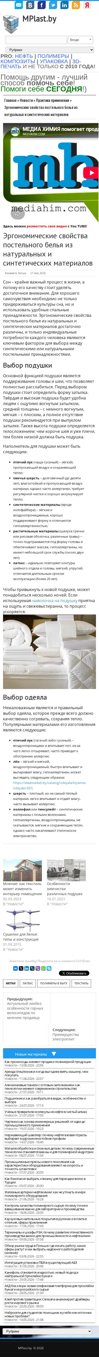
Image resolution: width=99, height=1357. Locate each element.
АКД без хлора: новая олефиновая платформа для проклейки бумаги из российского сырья (49, 1287)
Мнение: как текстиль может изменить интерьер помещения (22, 888)
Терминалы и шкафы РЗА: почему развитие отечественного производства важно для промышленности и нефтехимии (49, 1234)
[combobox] (80, 40)
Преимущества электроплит (66, 1034)
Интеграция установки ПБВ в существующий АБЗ (41, 1262)
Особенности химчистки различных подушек (64, 888)
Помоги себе (41, 89)
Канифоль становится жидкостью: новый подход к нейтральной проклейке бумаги (42, 1274)
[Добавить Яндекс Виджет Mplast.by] (87, 6)
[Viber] (38, 968)
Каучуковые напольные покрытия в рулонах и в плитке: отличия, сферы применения (46, 1221)
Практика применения (52, 100)
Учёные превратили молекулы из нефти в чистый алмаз (46, 1111)
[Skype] (49, 968)
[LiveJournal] (32, 968)
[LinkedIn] (26, 968)
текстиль (81, 983)
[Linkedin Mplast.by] (64, 6)
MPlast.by (39, 18)
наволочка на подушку (54, 600)
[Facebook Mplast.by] (42, 6)
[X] (21, 968)
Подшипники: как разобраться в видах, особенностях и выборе (45, 1100)
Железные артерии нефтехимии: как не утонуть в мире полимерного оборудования (45, 1194)
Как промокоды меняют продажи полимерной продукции (48, 1061)
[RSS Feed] (76, 6)
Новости (26, 100)
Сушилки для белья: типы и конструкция (21, 937)
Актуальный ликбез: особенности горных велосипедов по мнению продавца (25, 1008)
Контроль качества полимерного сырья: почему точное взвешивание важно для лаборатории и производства (46, 1207)
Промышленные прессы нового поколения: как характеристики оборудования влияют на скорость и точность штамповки (44, 1165)
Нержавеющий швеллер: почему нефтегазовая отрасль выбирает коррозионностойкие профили (46, 1137)
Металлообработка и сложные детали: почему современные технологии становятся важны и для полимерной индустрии (49, 1150)
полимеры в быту (53, 983)
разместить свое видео (47, 226)
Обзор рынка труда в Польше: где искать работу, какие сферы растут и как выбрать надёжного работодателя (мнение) (45, 1249)
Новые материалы (31, 1054)
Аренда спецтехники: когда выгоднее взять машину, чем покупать (46, 1073)
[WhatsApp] (43, 968)
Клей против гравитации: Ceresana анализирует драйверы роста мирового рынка (47, 1301)
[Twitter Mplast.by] (53, 6)
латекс (28, 983)
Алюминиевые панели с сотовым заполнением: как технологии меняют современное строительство (42, 1087)
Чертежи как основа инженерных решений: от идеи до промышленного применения (45, 1123)
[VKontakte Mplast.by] (30, 6)
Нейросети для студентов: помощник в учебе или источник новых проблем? (48, 1314)
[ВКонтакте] (15, 968)
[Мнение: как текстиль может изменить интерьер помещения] (22, 870)
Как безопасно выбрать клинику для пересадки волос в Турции (45, 1180)
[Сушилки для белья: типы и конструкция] (22, 921)
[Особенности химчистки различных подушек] (66, 870)
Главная (10, 100)
